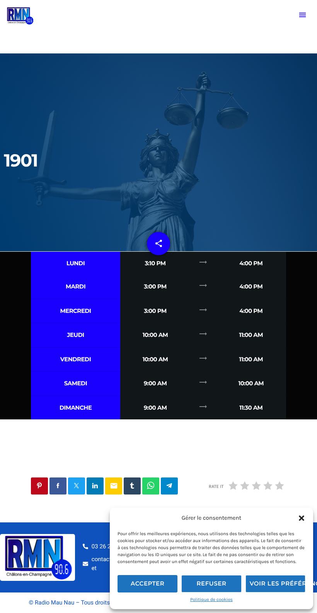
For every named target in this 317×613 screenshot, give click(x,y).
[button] (301, 518)
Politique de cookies (211, 600)
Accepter (147, 583)
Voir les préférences (277, 583)
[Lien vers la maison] (19, 15)
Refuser (211, 583)
